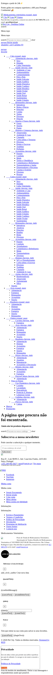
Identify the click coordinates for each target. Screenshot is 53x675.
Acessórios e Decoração (26, 365)
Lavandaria (21, 388)
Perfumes (20, 149)
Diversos (20, 116)
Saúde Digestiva (23, 84)
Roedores (18, 302)
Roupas (19, 174)
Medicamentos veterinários (20, 15)
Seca (18, 61)
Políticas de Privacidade (10, 663)
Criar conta (10, 497)
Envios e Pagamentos (15, 515)
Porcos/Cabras (25, 376)
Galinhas (22, 397)
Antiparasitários (22, 72)
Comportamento (23, 75)
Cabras (19, 404)
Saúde (21, 68)
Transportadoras (22, 253)
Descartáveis (21, 390)
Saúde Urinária (22, 100)
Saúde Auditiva (22, 82)
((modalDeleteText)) (22, 595)
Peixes (22, 355)
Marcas (9, 406)
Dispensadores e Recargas (27, 167)
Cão (5, 17)
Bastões (19, 232)
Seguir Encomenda (14, 492)
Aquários (20, 360)
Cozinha (19, 385)
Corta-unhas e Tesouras (26, 140)
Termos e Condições (14, 517)
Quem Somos (11, 526)
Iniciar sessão (11, 495)
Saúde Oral (21, 93)
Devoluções (11, 522)
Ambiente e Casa (23, 70)
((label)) (4, 610)
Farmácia (15, 293)
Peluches (20, 109)
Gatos (16, 177)
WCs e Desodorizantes (25, 260)
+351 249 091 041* (9, 463)
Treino (19, 114)
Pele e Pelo (20, 77)
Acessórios (23, 151)
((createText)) (20, 613)
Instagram (10, 479)
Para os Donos (17, 381)
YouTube (10, 477)
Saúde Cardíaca (22, 86)
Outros (20, 17)
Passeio (19, 153)
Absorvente (21, 279)
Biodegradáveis (22, 276)
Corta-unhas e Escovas (25, 262)
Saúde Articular (22, 79)
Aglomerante (21, 281)
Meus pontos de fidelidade (17, 502)
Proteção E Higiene (24, 392)
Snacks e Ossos (25, 121)
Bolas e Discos (22, 107)
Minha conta (6, 484)
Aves (16, 288)
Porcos (22, 402)
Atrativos (20, 228)
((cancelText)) (7, 595)
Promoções (10, 409)
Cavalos (22, 320)
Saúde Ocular (22, 91)
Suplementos (21, 98)
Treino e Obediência (24, 160)
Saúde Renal (21, 95)
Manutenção (21, 362)
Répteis (22, 367)
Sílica (18, 283)
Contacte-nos (11, 529)
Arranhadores (22, 246)
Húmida (19, 63)
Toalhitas (20, 146)
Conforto (20, 156)
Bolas (18, 235)
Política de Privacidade (15, 519)
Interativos (20, 105)
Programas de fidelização (16, 524)
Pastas (18, 128)
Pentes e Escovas (23, 144)
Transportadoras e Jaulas (26, 165)
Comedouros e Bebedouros (27, 163)
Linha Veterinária (23, 65)
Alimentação (24, 58)
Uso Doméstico (25, 383)
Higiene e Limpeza (27, 130)
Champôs (20, 137)
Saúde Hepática (22, 88)
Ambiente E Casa (23, 135)
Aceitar (4, 668)
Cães (16, 56)
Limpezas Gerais (23, 395)
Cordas (19, 112)
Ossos (18, 123)
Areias (22, 274)
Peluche (19, 119)
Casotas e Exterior (23, 170)
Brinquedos (24, 102)
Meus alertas (11, 499)
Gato (12, 17)
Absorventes (21, 133)
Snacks (19, 126)
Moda (18, 158)
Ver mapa (37, 463)
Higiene (22, 258)
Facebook (10, 475)
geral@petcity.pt (25, 463)
